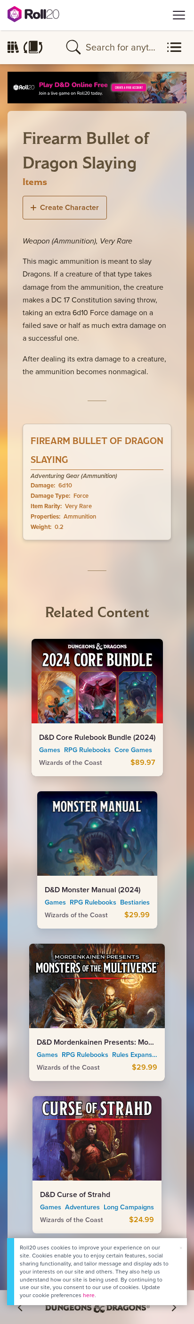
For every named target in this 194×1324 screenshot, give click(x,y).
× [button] (180, 1247)
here (89, 1295)
